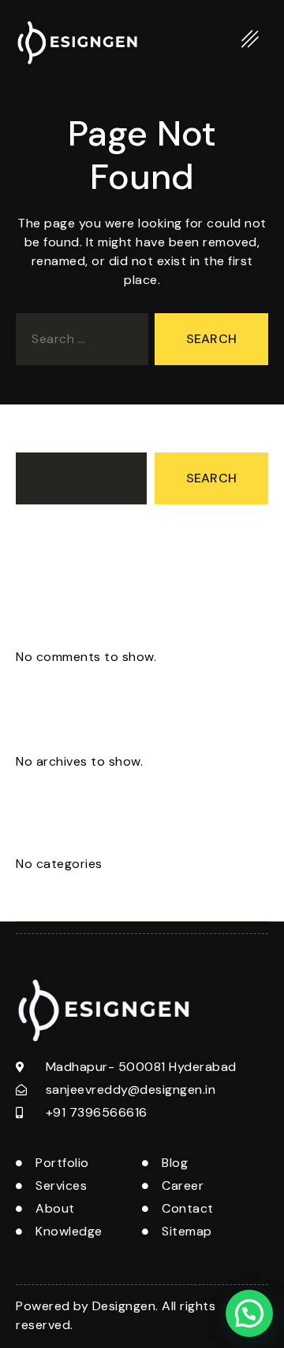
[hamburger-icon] (250, 42)
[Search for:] (78, 342)
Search (37, 438)
